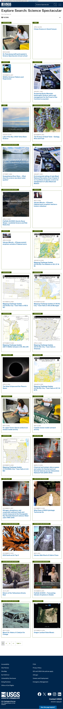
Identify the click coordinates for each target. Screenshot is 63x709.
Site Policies (5, 668)
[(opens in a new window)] (39, 694)
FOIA (34, 664)
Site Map (4, 671)
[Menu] (60, 5)
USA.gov (35, 675)
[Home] (6, 6)
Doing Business (6, 682)
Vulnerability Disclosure (8, 678)
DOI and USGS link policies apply (43, 671)
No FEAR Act (5, 675)
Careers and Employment (40, 678)
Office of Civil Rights (7, 685)
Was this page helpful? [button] (48, 707)
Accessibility (5, 664)
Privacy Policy (37, 668)
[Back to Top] (57, 703)
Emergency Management (40, 682)
